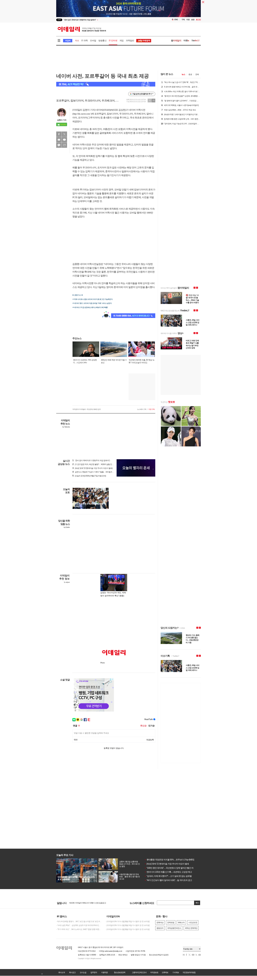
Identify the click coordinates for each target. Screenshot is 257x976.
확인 (197, 903)
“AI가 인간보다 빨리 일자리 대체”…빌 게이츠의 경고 (168, 880)
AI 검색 (67, 41)
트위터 (64, 134)
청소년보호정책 (119, 972)
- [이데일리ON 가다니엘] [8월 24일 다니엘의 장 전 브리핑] (128, 925)
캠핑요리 (159, 928)
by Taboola (66, 427)
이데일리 (82, 29)
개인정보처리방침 (189, 972)
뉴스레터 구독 (141, 409)
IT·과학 (84, 40)
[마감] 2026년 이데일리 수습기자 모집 (83, 903)
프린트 (64, 139)
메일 (59, 139)
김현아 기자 (61, 120)
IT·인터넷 (113, 40)
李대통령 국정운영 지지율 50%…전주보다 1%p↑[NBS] (169, 860)
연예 (197, 74)
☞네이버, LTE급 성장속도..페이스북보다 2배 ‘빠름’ (90, 307)
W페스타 (181, 922)
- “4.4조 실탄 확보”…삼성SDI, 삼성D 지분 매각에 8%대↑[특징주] (79, 925)
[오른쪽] (107, 489)
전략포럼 (170, 922)
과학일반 (130, 40)
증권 (190, 74)
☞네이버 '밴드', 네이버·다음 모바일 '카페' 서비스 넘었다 (92, 303)
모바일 (93, 40)
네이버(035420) (103, 110)
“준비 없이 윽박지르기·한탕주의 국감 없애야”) (91, 460)
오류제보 (165, 972)
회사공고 (72, 972)
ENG (176, 20)
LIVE (59, 20)
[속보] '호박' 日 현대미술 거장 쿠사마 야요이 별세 (167, 864)
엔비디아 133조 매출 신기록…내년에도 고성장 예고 (168, 872)
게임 (122, 40)
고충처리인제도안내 (139, 972)
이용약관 (104, 972)
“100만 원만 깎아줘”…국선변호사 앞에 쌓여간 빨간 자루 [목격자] (174, 868)
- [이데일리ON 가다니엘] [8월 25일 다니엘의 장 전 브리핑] (128, 921)
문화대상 (159, 922)
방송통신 (102, 40)
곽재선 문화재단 (191, 928)
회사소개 (61, 972)
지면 (188, 20)
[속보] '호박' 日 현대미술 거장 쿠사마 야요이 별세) (92, 468)
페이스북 (59, 134)
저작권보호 (154, 972)
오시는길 (83, 972)
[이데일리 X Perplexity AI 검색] (105, 84)
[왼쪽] (104, 489)
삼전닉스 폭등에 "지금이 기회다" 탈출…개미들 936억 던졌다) (97, 472)
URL (64, 145)
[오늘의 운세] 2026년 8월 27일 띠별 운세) (89, 476)
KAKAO (59, 145)
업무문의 (93, 972)
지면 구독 (151, 409)
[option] (107, 19)
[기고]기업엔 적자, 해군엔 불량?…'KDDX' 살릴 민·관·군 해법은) (97, 464)
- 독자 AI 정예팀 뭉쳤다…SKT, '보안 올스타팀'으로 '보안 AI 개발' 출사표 (79, 921)
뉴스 (183, 74)
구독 (183, 20)
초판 (192, 20)
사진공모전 (192, 922)
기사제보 (175, 972)
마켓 (186, 40)
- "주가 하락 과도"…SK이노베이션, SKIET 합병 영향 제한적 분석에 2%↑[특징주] (79, 929)
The (195, 40)
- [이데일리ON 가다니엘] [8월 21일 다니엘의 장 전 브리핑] (128, 929)
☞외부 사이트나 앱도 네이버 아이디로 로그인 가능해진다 (92, 299)
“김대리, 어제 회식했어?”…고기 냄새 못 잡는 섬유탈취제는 (171, 876)
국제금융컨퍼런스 (174, 928)
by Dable (67, 527)
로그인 (198, 20)
